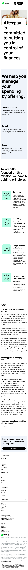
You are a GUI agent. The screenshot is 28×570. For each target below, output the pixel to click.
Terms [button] (2, 514)
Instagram (3, 483)
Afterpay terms (3, 548)
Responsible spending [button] (5, 521)
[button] (15, 3)
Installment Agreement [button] (5, 515)
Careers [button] (2, 526)
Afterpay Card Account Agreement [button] (7, 518)
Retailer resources (5, 474)
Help (2, 469)
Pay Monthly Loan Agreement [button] (6, 519)
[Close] (26, 564)
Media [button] (2, 508)
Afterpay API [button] (3, 527)
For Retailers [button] (3, 504)
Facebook (3, 480)
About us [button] (2, 510)
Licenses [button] (2, 530)
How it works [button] (3, 503)
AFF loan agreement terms (6, 561)
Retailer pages (4, 467)
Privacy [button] (2, 512)
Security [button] (2, 529)
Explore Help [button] (14, 448)
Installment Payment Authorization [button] (7, 516)
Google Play (3, 490)
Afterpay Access (4, 472)
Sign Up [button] (20, 3)
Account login (4, 461)
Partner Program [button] (4, 506)
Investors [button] (2, 507)
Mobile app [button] (3, 523)
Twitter (2, 482)
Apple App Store (4, 492)
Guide (2, 470)
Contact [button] (2, 524)
